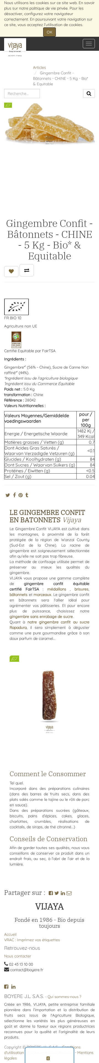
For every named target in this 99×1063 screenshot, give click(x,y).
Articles (39, 67)
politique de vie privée (48, 8)
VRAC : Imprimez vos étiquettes (32, 939)
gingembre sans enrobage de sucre (41, 616)
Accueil (10, 934)
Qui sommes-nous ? (64, 996)
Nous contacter (17, 956)
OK (49, 32)
